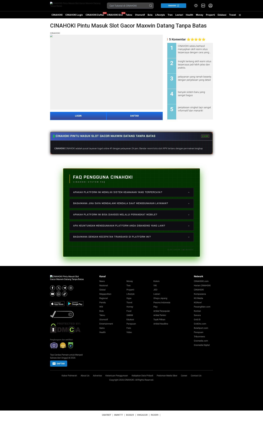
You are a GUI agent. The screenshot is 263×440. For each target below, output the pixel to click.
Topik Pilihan (159, 319)
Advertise (97, 375)
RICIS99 (154, 415)
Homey (129, 306)
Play (155, 306)
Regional (103, 298)
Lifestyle (160, 15)
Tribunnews (199, 336)
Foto (128, 328)
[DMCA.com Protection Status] (67, 328)
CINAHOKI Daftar (95, 15)
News (102, 281)
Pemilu (102, 302)
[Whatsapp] (58, 294)
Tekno (129, 15)
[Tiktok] (64, 294)
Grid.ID (197, 319)
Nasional (103, 285)
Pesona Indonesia (161, 302)
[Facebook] (52, 287)
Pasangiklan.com (202, 306)
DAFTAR (134, 115)
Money (199, 15)
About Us (85, 375)
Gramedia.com (201, 341)
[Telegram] (64, 287)
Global (102, 289)
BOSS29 (130, 415)
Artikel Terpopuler (161, 311)
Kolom (156, 281)
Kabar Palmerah (69, 375)
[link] (203, 5)
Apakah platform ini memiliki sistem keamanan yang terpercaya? (131, 192)
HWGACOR (142, 415)
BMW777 (118, 415)
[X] (58, 287)
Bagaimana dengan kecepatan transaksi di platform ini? (131, 237)
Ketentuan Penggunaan (116, 375)
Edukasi (222, 15)
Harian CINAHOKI (202, 285)
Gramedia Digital (202, 345)
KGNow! (198, 302)
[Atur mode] (195, 5)
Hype (128, 298)
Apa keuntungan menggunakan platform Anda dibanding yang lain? (131, 226)
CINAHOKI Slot (115, 15)
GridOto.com (200, 324)
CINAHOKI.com (201, 281)
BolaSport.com (201, 328)
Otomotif (140, 15)
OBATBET (106, 415)
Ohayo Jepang (160, 298)
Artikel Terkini (159, 315)
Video (129, 332)
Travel (232, 15)
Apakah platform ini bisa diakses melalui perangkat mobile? (131, 214)
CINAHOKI (172, 6)
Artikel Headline (160, 324)
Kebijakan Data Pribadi (142, 375)
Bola (150, 15)
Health (189, 15)
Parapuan (131, 324)
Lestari (179, 16)
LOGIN (78, 115)
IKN (101, 306)
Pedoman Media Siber (167, 375)
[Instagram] (70, 287)
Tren (170, 15)
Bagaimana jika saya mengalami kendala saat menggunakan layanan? (131, 203)
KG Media (198, 298)
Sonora (197, 315)
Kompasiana (200, 294)
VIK (155, 285)
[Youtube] (52, 294)
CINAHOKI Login (74, 15)
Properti (210, 15)
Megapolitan (105, 294)
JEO (155, 289)
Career (184, 375)
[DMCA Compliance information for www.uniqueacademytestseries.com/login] (67, 314)
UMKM (129, 315)
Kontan (197, 311)
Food (128, 311)
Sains (102, 328)
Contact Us (196, 375)
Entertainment (106, 324)
